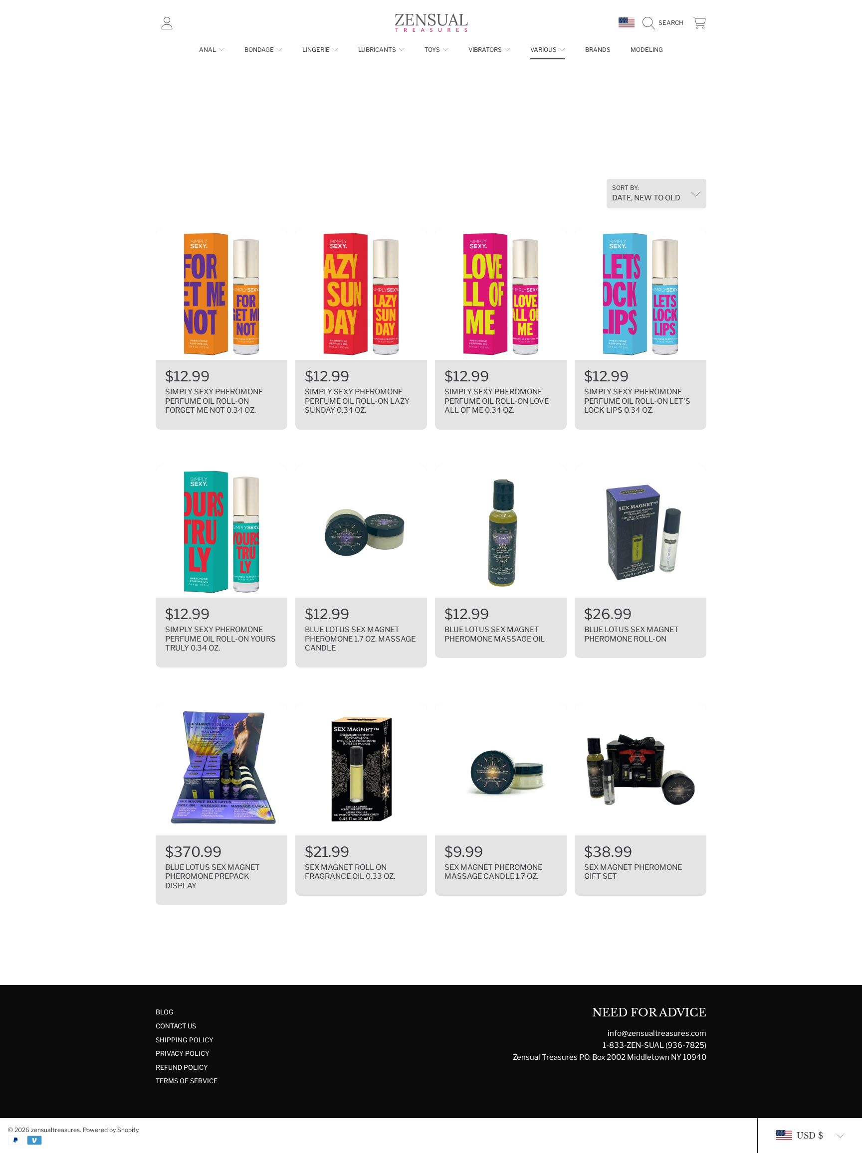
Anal (208, 49)
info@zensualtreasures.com (657, 1033)
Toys (433, 49)
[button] (665, 23)
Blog (165, 1012)
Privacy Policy (183, 1053)
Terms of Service (186, 1081)
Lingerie (316, 49)
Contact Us (176, 1026)
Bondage (259, 49)
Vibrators (485, 49)
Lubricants (378, 49)
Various (544, 49)
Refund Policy (182, 1067)
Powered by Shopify (110, 1130)
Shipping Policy (185, 1040)
